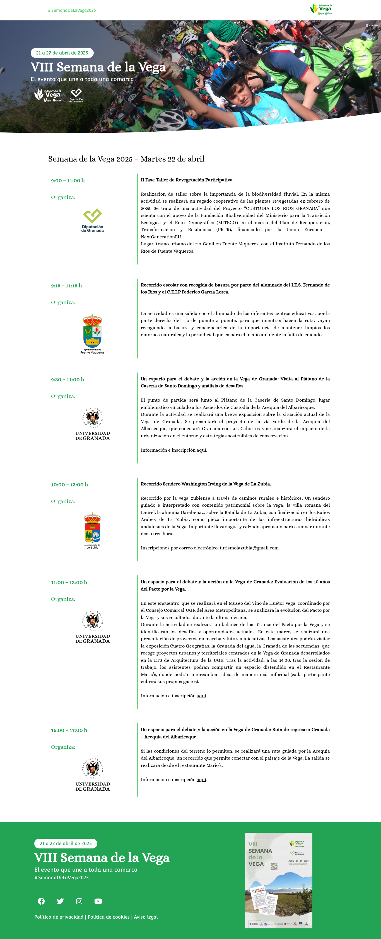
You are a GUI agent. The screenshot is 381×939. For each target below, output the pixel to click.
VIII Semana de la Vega (98, 66)
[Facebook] (41, 901)
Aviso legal (146, 917)
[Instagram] (79, 901)
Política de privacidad (58, 917)
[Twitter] (60, 901)
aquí (201, 450)
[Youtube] (98, 901)
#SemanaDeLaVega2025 (72, 10)
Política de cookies (109, 917)
